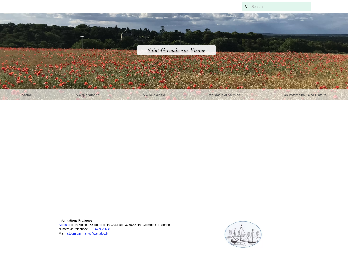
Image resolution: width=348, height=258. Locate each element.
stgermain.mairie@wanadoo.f (87, 233)
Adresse (64, 225)
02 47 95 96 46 (101, 229)
